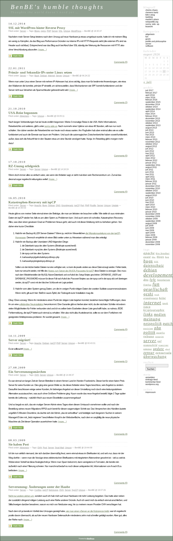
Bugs (44, 205)
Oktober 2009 (151, 219)
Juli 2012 (149, 149)
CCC (156, 261)
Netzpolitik (152, 323)
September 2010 (152, 193)
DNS (58, 205)
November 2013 (152, 121)
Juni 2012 (149, 151)
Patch (168, 323)
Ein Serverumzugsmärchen (27, 372)
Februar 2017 (151, 93)
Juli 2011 (149, 170)
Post (45, 448)
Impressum (150, 392)
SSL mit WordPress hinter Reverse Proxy (36, 28)
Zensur (149, 352)
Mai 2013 (149, 135)
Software (149, 46)
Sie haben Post (18, 444)
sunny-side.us (50, 126)
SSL (61, 31)
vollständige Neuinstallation (31, 304)
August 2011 (151, 167)
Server (23, 31)
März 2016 (150, 97)
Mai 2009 (149, 230)
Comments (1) (120, 361)
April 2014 (150, 111)
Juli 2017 (149, 90)
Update (115, 205)
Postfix (93, 205)
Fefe (153, 279)
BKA (154, 257)
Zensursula (164, 352)
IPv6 (165, 303)
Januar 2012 (151, 163)
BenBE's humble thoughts (57, 6)
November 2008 (152, 244)
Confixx (37, 490)
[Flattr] (16, 56)
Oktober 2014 (151, 107)
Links (148, 314)
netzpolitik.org (151, 22)
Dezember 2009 (152, 214)
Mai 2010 (149, 202)
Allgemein (24, 116)
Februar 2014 (151, 116)
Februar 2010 (151, 209)
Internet (51, 76)
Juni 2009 (149, 228)
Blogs (37, 31)
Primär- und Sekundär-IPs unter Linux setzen (40, 72)
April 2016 (150, 95)
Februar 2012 (151, 160)
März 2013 (150, 137)
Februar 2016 (151, 100)
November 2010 (152, 188)
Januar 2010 (151, 212)
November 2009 (152, 216)
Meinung (151, 319)
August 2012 (151, 146)
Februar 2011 (151, 181)
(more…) (42, 49)
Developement (158, 275)
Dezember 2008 (152, 242)
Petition (148, 328)
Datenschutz (153, 265)
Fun (146, 36)
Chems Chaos (151, 10)
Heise (162, 298)
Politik (149, 332)
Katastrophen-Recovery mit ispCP (32, 202)
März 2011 (150, 179)
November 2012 (152, 142)
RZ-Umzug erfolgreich (24, 166)
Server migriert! (19, 340)
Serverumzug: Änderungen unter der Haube (39, 487)
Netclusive (53, 490)
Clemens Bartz (151, 12)
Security (159, 336)
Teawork (149, 26)
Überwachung (154, 356)
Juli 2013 (149, 130)
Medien (160, 314)
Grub (156, 295)
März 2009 (150, 235)
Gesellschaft (155, 289)
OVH (36, 375)
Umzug (67, 31)
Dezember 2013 (152, 118)
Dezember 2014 (152, 104)
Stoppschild (150, 345)
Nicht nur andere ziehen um (21, 496)
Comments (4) (120, 434)
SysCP (75, 490)
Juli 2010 (149, 198)
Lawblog (149, 17)
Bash (36, 76)
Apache (37, 205)
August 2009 (151, 223)
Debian (43, 76)
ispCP (76, 205)
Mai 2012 (149, 153)
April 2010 (150, 204)
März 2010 (150, 207)
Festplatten (163, 280)
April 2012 (150, 155)
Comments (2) (120, 102)
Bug (167, 257)
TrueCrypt (163, 345)
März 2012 (150, 158)
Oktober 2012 (151, 144)
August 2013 (151, 128)
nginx (43, 31)
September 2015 (152, 102)
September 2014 (152, 109)
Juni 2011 (149, 172)
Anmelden (150, 377)
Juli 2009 (149, 225)
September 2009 (152, 221)
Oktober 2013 (151, 123)
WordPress (76, 31)
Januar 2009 (151, 239)
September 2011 (152, 165)
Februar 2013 (151, 139)
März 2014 (150, 114)
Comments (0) (120, 62)
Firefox (147, 285)
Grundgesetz (67, 205)
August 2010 (151, 195)
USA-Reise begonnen (23, 113)
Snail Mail (59, 448)
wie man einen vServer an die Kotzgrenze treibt (87, 511)
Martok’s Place (152, 19)
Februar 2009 (151, 237)
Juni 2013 (149, 132)
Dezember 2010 (152, 186)
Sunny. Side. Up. (152, 24)
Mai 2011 (149, 174)
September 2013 (152, 125)
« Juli (147, 82)
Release (148, 336)
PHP (49, 31)
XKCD (167, 349)
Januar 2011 (150, 184)
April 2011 (150, 177)
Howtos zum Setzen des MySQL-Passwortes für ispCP (71, 271)
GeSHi (148, 39)
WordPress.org (152, 384)
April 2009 (150, 233)
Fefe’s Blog (150, 15)
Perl (82, 205)
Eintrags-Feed (151, 379)
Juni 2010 (149, 200)
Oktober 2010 (151, 190)
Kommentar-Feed (152, 382)
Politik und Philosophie (155, 41)
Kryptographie (154, 310)
